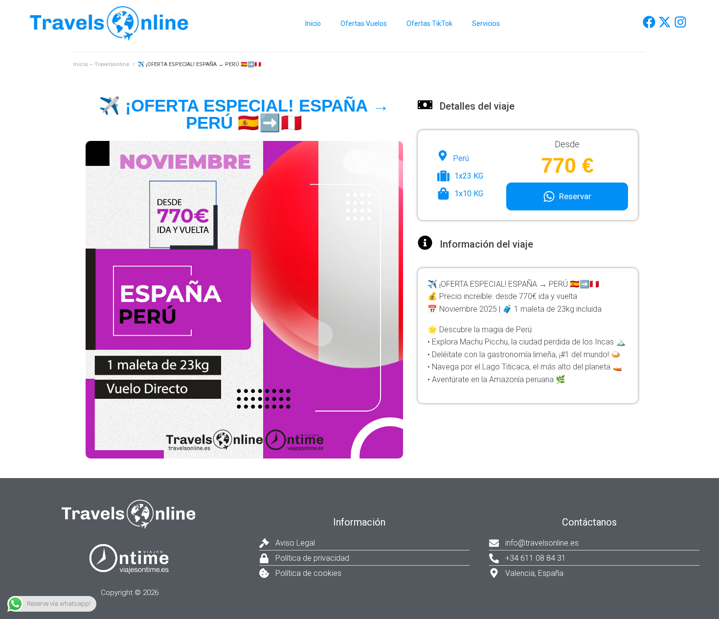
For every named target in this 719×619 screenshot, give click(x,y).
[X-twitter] (664, 22)
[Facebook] (649, 22)
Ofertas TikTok (429, 23)
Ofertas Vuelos (363, 23)
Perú (461, 158)
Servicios (486, 23)
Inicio (313, 23)
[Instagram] (680, 22)
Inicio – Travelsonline (101, 64)
